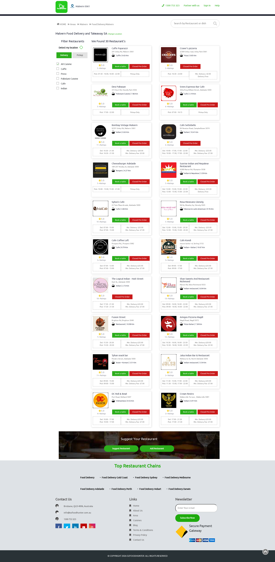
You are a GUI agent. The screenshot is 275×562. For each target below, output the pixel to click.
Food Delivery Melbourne (178, 477)
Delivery (64, 55)
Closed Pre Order (139, 66)
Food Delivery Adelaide (92, 489)
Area (135, 515)
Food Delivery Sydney (146, 477)
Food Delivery (87, 477)
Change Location (115, 34)
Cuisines (137, 520)
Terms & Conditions (142, 530)
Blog (135, 525)
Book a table (120, 66)
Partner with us (191, 5)
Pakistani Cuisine (69, 78)
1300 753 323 (172, 5)
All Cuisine (66, 64)
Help (217, 5)
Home (135, 505)
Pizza (63, 74)
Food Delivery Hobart (150, 489)
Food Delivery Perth (122, 489)
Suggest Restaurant (121, 448)
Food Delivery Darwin (179, 489)
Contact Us (138, 539)
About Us (137, 510)
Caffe (63, 69)
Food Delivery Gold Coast (115, 477)
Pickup (80, 55)
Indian (64, 88)
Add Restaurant (157, 448)
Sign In (207, 5)
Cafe (63, 83)
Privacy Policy (139, 535)
